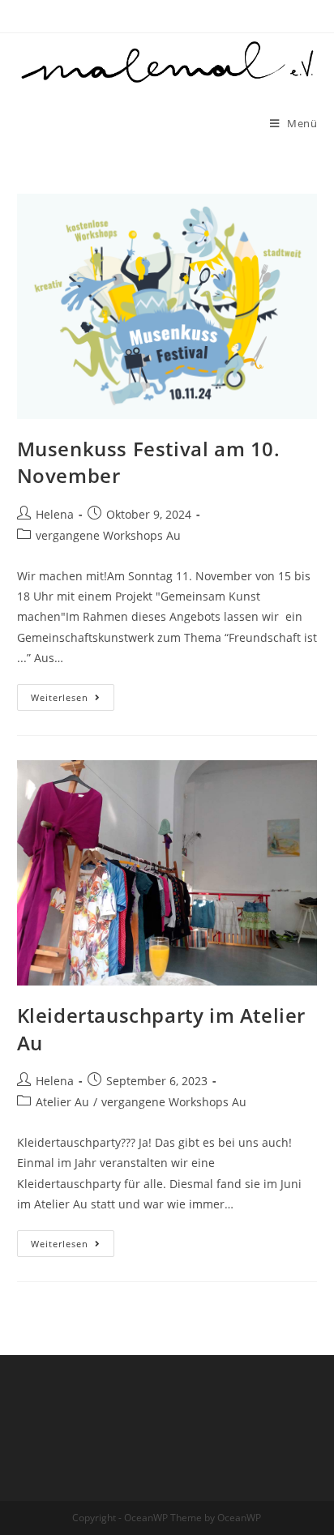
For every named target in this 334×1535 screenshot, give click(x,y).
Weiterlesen (72, 700)
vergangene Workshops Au (108, 535)
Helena (55, 514)
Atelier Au (62, 1102)
